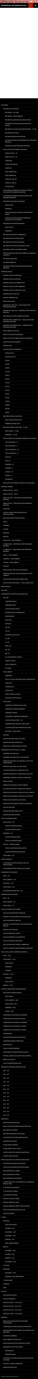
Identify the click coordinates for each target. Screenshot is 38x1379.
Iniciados (6, 533)
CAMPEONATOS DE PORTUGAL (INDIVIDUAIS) (14, 594)
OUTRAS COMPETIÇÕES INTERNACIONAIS (13, 989)
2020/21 (7, 360)
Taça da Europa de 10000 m (11, 933)
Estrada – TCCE (8, 974)
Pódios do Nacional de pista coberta (15, 785)
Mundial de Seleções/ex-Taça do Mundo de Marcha (17, 925)
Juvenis (5, 529)
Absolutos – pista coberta (12, 540)
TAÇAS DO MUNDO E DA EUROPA (10, 909)
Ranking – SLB (9, 1258)
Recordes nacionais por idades (14, 201)
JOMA (4, 1287)
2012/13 (7, 390)
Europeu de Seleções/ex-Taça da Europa (17, 916)
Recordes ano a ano (12, 133)
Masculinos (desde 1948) (13, 420)
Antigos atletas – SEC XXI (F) (12, 1310)
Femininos (8, 209)
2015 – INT (6, 1108)
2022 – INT (6, 1078)
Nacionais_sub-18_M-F (12, 635)
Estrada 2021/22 (10, 357)
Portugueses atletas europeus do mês (16, 1343)
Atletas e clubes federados (12, 1363)
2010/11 (7, 397)
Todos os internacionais (13, 826)
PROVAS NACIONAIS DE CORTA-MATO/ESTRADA (15, 1159)
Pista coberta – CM (9, 879)
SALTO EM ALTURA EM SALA (13, 698)
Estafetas (6, 509)
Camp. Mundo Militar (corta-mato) (14, 1037)
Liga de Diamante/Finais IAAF (12, 1063)
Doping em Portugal (10, 1367)
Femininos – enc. (10, 1007)
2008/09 (7, 405)
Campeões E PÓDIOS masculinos (15, 705)
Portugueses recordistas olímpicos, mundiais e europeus (19, 254)
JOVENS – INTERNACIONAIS (11, 844)
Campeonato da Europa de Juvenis (14, 1030)
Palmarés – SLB (10, 1250)
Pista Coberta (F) (10, 175)
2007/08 (7, 408)
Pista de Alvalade (11, 1224)
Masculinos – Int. (9, 822)
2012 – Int (6, 1115)
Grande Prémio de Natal (11, 1202)
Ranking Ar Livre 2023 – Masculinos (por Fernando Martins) (16, 306)
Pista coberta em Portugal (12, 1339)
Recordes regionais (10, 258)
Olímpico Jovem (10, 661)
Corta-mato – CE (8, 905)
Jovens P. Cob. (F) (10, 183)
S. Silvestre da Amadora (11, 1187)
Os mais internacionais (13, 829)
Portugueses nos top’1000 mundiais (15, 570)
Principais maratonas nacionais (14, 1133)
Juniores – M (9, 464)
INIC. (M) (7, 649)
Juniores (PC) (9, 686)
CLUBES (3, 1217)
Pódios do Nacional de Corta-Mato (15, 766)
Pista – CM (6, 876)
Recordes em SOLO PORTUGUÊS (13, 238)
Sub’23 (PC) (8, 683)
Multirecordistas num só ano (15, 136)
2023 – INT (6, 1074)
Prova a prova (5, 586)
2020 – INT (6, 1085)
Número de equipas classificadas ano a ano (18, 774)
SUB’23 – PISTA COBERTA (10, 555)
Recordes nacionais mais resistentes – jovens (18, 124)
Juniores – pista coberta (11, 559)
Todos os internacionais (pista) (15, 848)
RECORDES (4, 105)
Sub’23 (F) (8, 623)
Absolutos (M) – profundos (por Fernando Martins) (17, 498)
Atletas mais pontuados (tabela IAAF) (15, 579)
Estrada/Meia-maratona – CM (12, 890)
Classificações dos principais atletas (18, 727)
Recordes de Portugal (11, 109)
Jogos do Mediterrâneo (11, 1048)
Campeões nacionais (10, 1141)
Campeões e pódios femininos (15, 709)
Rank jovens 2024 (9, 301)
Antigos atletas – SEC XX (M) (12, 1302)
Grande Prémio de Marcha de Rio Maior (16, 1206)
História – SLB (9, 1254)
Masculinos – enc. (11, 1004)
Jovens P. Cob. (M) (11, 179)
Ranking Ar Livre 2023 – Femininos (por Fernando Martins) (19, 311)
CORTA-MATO (7, 701)
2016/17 (7, 375)
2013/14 (7, 386)
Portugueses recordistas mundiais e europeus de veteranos (18, 219)
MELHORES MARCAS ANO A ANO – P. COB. (15, 427)
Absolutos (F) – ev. (11, 157)
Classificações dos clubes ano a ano (15, 770)
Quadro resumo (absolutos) (13, 811)
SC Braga (6, 1284)
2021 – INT (6, 1082)
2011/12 (7, 394)
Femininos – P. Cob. (11, 434)
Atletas (3, 1291)
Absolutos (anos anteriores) (13, 334)
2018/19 (7, 368)
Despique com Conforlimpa (14, 1276)
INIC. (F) (7, 653)
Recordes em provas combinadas (14, 234)
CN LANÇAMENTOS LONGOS (13, 657)
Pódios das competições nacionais (15, 746)
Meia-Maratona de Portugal (12, 1178)
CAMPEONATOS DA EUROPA (9, 894)
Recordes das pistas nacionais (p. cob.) (16, 246)
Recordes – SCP (10, 1232)
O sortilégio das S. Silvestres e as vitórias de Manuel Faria (18, 1183)
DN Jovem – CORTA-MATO (13, 731)
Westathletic (7, 1044)
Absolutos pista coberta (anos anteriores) (18, 338)
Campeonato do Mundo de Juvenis (14, 1026)
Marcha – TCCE (8, 985)
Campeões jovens (11, 712)
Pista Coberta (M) (10, 172)
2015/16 (7, 379)
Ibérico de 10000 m (9, 1059)
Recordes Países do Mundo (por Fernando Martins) (17, 267)
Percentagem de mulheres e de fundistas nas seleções (19, 1331)
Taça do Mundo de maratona (12, 941)
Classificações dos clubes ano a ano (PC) (17, 788)
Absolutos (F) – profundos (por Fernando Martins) (17, 504)
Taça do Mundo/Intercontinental (14, 913)
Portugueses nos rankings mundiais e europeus (20, 438)
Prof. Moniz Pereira (11, 1243)
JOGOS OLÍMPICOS (6, 859)
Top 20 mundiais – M (11, 442)
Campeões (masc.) (11, 601)
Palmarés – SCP (10, 1235)
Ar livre (6, 597)
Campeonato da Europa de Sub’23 (14, 1018)
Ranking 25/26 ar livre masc (12, 275)
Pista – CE (6, 898)
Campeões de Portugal (11, 753)
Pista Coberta (7, 672)
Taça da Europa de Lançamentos (14, 937)
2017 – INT (6, 1096)
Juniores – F (9, 468)
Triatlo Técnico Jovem (12, 694)
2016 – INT (6, 1100)
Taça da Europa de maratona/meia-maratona (18, 948)
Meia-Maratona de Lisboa (11, 1171)
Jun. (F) (7, 631)
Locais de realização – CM (14, 720)
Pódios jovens (8, 781)
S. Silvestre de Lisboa (10, 1191)
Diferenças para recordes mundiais (17, 146)
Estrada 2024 (7, 345)
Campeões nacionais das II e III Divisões (16, 757)
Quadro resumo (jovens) (11, 814)
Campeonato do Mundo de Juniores (15, 1022)
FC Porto (6, 1265)
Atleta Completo (10, 664)
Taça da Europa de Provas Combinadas (16, 944)
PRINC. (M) (8, 646)
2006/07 (7, 412)
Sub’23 (5, 522)
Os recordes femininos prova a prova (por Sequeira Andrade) (17, 196)
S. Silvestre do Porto (10, 1195)
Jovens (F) (8, 168)
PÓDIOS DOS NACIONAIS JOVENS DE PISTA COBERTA (18, 792)
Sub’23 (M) (8, 620)
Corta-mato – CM (8, 887)
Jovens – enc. (9, 1011)
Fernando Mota (10, 1354)
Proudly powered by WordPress (9, 1376)
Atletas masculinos (10, 1295)
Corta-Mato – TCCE (9, 959)
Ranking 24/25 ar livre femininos (14, 286)
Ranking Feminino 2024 (10, 297)
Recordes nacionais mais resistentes (18, 120)
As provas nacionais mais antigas (14, 1163)
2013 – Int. (6, 1104)
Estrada (6, 566)
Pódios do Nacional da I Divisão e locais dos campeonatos (18, 762)
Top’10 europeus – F (11, 453)
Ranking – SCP (9, 1239)
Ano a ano (4, 590)
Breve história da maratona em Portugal (17, 1126)
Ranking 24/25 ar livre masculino (14, 290)
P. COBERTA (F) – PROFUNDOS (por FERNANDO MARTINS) (17, 550)
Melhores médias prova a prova (14, 518)
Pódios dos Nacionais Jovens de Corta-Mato (18, 796)
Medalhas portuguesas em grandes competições (15, 1322)
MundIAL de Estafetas (10, 929)
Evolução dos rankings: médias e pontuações (19, 483)
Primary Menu (35, 5)
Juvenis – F (8, 475)
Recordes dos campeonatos (15, 612)
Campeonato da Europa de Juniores (15, 1015)
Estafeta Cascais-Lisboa (11, 1198)
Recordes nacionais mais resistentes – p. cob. (20, 129)
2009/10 (7, 401)
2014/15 (7, 383)
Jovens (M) (8, 160)
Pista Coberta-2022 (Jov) (11, 331)
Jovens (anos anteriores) (12, 342)
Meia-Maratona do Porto (11, 1174)
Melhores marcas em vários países (15, 249)
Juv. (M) (7, 638)
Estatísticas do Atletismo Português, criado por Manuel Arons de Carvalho (14, 5)
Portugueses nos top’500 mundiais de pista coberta (17, 574)
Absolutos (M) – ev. (11, 153)
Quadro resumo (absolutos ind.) (14, 738)
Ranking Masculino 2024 (11, 294)
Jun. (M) (7, 627)
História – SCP (9, 1228)
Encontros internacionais (12, 992)
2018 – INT (6, 1093)
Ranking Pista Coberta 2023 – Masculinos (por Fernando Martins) (18, 320)
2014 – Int (6, 1111)
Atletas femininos (9, 1299)
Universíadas (7, 1033)
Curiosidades (9, 616)
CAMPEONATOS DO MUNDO (9, 872)
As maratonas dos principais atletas (15, 1137)
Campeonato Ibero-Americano (13, 1041)
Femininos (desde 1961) (12, 423)
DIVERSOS (4, 1317)
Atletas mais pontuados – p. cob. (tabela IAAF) (18, 583)
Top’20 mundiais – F (11, 446)
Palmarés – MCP (10, 1273)
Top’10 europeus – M (12, 449)
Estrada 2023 (9, 353)
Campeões (8, 675)
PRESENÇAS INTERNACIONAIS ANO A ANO (13, 1067)
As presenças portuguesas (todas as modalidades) (16, 864)
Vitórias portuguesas (10, 1156)
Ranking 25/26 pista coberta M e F (14, 283)
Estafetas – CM (8, 883)
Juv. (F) (7, 642)
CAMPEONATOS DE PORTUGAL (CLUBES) (13, 750)
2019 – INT (6, 1089)
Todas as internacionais (13, 840)
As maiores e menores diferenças (16, 716)
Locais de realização (12, 609)
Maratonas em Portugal (11, 1122)
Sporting (6, 1221)
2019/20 (7, 364)
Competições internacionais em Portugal (17, 1326)
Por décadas (9, 186)
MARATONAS (5, 1119)
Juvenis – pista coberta (11, 562)
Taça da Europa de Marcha (12, 920)
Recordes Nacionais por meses (14, 223)
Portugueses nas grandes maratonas (16, 1152)
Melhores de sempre (10, 1130)
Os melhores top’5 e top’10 (12, 1148)
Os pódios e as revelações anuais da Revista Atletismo (18, 1359)
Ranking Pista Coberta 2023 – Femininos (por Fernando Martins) (18, 326)
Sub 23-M (8, 457)
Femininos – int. (8, 833)
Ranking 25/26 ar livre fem (12, 279)
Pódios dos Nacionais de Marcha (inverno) (17, 803)
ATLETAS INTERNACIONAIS (9, 818)
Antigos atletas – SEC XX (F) (12, 1306)
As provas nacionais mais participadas (16, 1167)
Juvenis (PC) (9, 690)
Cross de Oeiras (8, 1213)
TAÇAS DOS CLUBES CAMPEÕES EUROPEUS (14, 952)
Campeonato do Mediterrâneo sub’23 (15, 1052)
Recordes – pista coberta (14, 116)
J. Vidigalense (7, 1280)
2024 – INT (6, 1070)
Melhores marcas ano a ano (12, 416)
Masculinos (9, 205)
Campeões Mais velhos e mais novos (17, 724)
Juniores (6, 525)
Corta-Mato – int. (8, 855)
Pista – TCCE (7, 955)
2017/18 (7, 371)
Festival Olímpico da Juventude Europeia (17, 1056)
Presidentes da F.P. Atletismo (13, 1347)
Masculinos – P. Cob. (12, 431)
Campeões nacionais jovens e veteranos (17, 777)
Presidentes (9, 1350)
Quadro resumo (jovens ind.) (13, 742)
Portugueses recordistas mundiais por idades (19, 213)
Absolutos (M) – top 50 (10, 490)
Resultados (9, 996)
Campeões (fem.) (10, 605)
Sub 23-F (7, 460)
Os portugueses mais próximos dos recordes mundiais (21, 141)
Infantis (5, 536)
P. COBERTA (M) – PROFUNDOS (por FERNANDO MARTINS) (17, 545)
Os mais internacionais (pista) (15, 852)
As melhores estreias (10, 1145)
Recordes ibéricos (9, 262)
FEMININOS (8, 231)
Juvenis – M (9, 472)
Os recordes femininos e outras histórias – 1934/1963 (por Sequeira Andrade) (18, 191)
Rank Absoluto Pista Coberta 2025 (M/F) (16, 316)
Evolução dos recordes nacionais (15, 149)
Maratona (6, 1269)
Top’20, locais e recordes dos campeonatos (20, 679)
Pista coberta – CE (9, 902)
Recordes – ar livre (12, 112)
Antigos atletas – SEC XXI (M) (12, 1313)
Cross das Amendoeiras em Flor (14, 1210)
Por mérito (9, 479)
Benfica (5, 1247)
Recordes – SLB (10, 1261)
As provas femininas (10, 1336)
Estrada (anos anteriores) (12, 349)
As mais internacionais (13, 837)
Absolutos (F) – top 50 (10, 494)
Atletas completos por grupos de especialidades (15, 513)
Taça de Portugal (9, 807)
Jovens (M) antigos (11, 164)
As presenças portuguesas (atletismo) (16, 868)
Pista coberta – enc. (12, 1000)
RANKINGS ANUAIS (6, 271)
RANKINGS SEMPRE (7, 486)
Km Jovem (8, 668)
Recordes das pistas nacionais (13, 242)
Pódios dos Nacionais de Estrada (14, 800)
